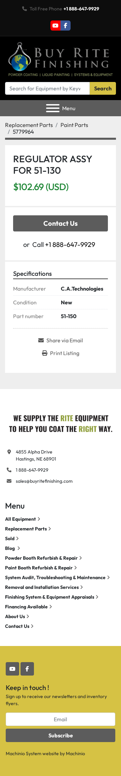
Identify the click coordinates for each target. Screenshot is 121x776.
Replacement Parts (26, 529)
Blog (10, 548)
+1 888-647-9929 (81, 9)
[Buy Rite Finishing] (60, 422)
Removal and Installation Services (42, 587)
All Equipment (20, 519)
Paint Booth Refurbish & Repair (39, 568)
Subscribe (60, 735)
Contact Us (60, 223)
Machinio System (23, 753)
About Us (15, 616)
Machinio (75, 753)
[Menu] (52, 108)
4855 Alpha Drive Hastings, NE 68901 (36, 455)
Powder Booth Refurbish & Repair (41, 558)
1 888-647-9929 (32, 470)
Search (103, 88)
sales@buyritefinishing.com (44, 481)
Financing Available (26, 607)
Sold (9, 538)
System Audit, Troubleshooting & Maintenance (55, 577)
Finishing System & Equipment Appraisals (49, 597)
